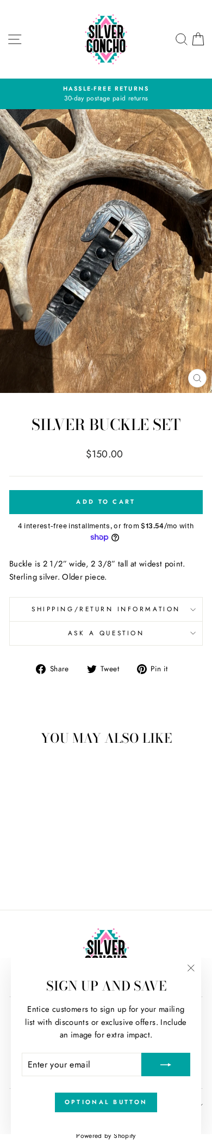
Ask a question (106, 632)
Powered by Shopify (106, 1136)
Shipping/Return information (106, 608)
